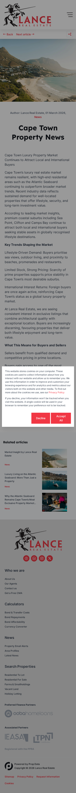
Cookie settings (17, 418)
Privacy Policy (57, 392)
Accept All (61, 418)
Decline (40, 418)
